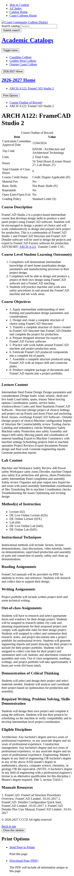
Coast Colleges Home (23, 15)
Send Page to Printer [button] (22, 847)
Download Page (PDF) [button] (23, 860)
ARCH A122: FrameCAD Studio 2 (31, 88)
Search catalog (11, 26)
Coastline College (20, 57)
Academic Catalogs (27, 40)
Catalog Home (18, 12)
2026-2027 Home (19, 80)
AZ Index (15, 8)
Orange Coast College (23, 64)
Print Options (10, 95)
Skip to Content (19, 5)
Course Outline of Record (25, 102)
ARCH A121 (27, 246)
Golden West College (22, 60)
